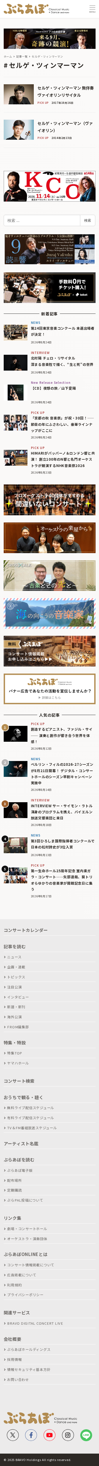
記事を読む (15, 946)
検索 (87, 220)
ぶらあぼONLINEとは (26, 1254)
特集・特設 (15, 1042)
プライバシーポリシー (25, 1294)
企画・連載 (16, 966)
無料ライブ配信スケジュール (30, 1107)
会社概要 (12, 1339)
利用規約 (14, 1284)
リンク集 (12, 1218)
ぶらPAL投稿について (25, 1200)
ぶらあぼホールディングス (28, 1349)
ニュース (14, 956)
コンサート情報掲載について (30, 1264)
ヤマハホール (18, 1063)
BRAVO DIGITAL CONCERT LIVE (35, 1323)
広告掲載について (21, 1274)
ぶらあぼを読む (19, 1159)
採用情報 (14, 1359)
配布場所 (14, 1180)
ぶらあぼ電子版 (19, 1170)
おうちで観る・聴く (24, 1097)
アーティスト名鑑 (21, 1143)
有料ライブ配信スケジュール (30, 1117)
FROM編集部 (18, 1026)
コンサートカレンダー (26, 930)
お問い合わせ (18, 1379)
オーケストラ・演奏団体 (27, 1238)
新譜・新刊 (16, 1006)
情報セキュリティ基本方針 (28, 1369)
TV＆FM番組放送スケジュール (32, 1127)
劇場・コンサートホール (27, 1228)
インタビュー (18, 997)
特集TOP (14, 1053)
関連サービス (17, 1312)
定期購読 (14, 1190)
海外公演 (14, 1016)
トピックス (16, 976)
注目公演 (14, 986)
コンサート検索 (19, 1081)
